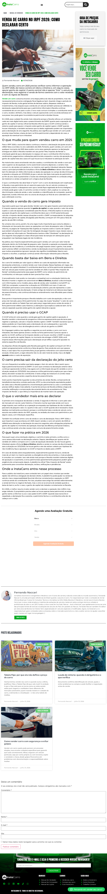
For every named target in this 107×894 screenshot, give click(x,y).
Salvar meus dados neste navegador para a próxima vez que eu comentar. (32, 842)
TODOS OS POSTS (20, 618)
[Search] (86, 4)
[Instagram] (9, 884)
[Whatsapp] (28, 884)
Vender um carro (8, 99)
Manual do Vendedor (16, 13)
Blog (5, 13)
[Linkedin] (13, 884)
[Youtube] (18, 884)
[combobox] (74, 4)
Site (2, 833)
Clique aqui (89, 38)
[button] (41, 5)
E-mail (4, 825)
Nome (4, 817)
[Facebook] (4, 884)
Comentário (6, 790)
